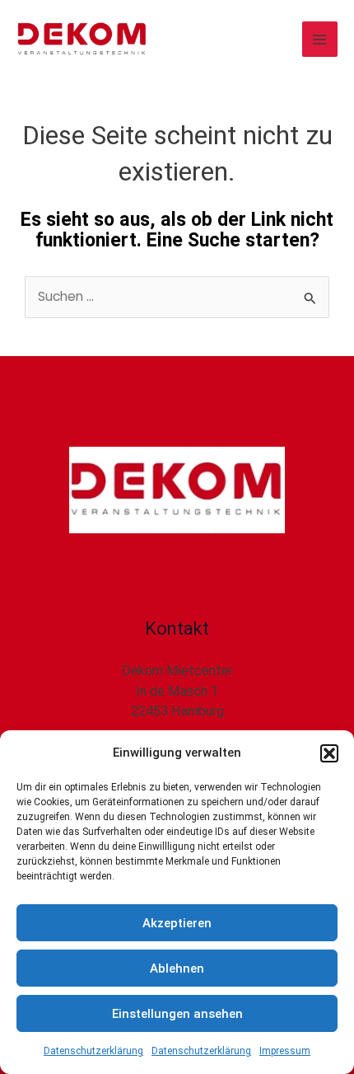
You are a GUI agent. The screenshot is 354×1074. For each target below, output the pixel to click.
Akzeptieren (177, 923)
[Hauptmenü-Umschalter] (320, 39)
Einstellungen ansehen (177, 1013)
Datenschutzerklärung (93, 1051)
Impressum (284, 1051)
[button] (329, 753)
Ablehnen (177, 968)
